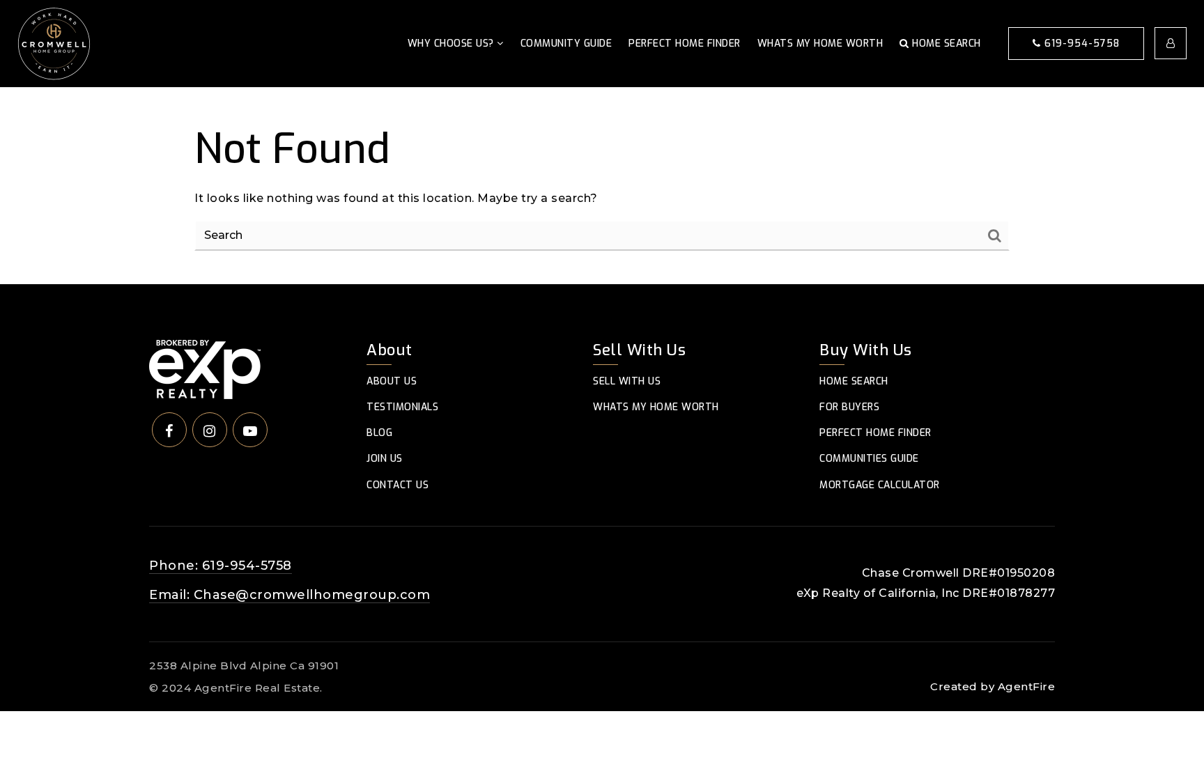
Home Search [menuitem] (945, 43)
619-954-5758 (1080, 43)
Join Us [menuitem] (384, 458)
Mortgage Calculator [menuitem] (879, 485)
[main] (602, 186)
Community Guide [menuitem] (566, 43)
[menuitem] (1038, 664)
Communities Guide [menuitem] (869, 458)
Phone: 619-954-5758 (220, 565)
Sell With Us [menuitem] (627, 381)
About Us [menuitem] (391, 381)
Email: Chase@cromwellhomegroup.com (289, 594)
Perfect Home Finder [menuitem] (684, 43)
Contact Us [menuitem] (397, 485)
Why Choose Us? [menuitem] (452, 43)
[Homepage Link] (54, 42)
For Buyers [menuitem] (849, 407)
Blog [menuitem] (379, 432)
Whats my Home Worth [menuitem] (820, 43)
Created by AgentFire (992, 686)
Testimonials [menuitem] (402, 407)
